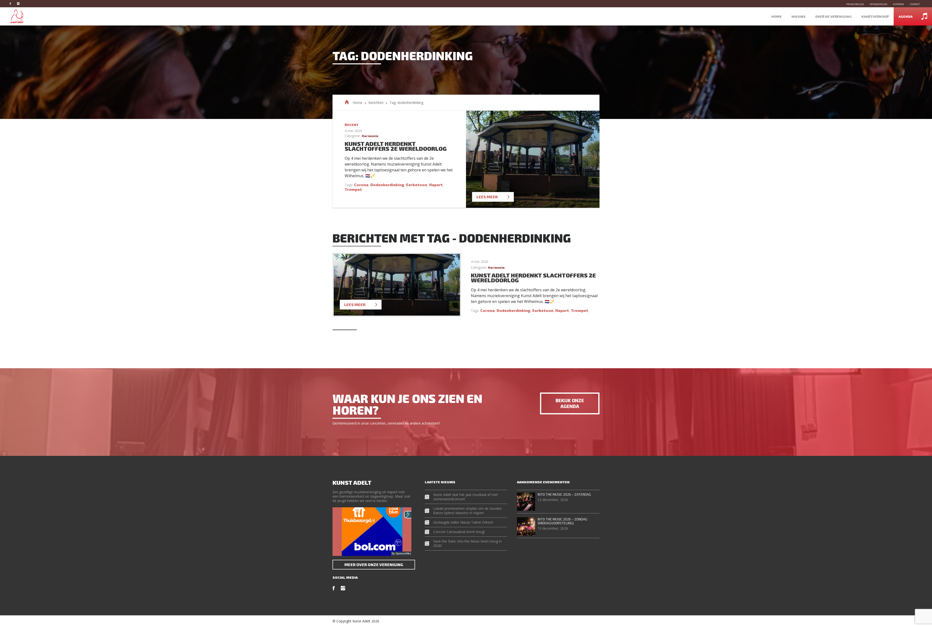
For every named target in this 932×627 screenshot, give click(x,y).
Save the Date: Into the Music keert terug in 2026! (467, 543)
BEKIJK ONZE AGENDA (570, 403)
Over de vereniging (833, 16)
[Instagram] (21, 3)
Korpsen (898, 4)
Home (776, 16)
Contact (915, 4)
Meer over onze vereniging (373, 564)
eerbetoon (416, 184)
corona (361, 184)
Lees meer (487, 196)
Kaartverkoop (875, 16)
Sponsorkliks (878, 4)
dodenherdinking (387, 184)
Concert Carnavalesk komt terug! (459, 531)
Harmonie (370, 136)
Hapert (436, 184)
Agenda (906, 16)
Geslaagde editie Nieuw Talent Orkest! (463, 522)
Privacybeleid (855, 4)
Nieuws (798, 16)
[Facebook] (13, 3)
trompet (353, 189)
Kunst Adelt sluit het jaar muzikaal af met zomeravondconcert (465, 496)
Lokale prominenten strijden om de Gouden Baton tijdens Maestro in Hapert (467, 510)
